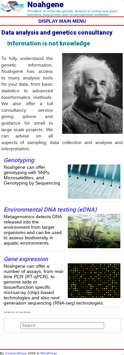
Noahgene (45, 4)
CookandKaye (16, 353)
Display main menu (62, 21)
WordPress (48, 353)
